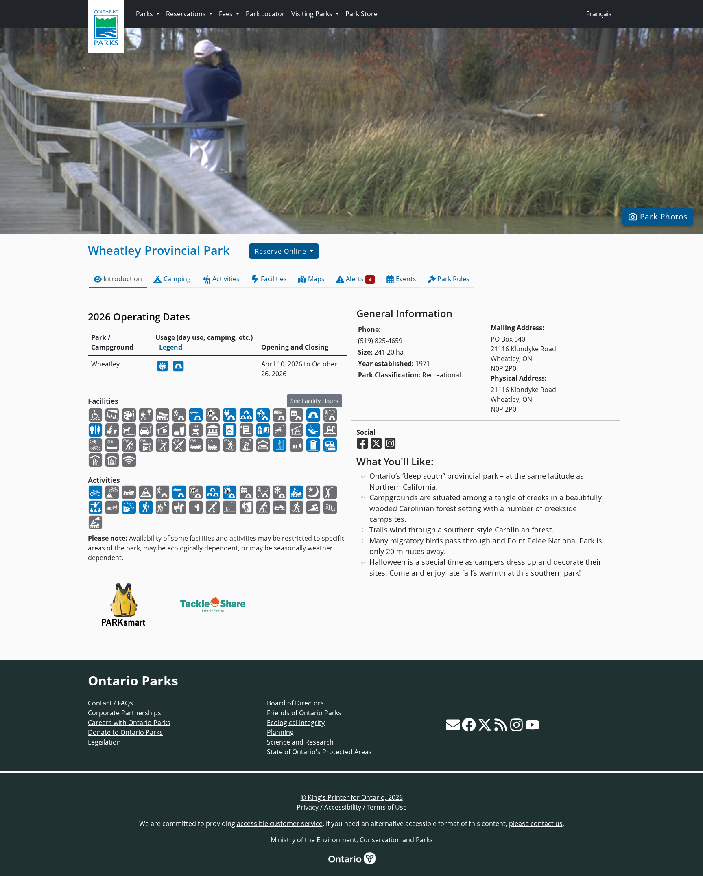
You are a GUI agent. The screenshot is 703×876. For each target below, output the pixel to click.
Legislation (104, 742)
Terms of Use (387, 807)
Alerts (357, 278)
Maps (315, 278)
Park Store (361, 13)
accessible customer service (280, 823)
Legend (170, 347)
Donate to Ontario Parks (125, 732)
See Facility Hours (314, 401)
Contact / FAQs (110, 703)
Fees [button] (226, 13)
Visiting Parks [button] (312, 13)
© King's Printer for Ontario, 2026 (352, 797)
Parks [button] (145, 13)
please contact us (536, 823)
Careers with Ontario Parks (129, 722)
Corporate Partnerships (124, 712)
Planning (280, 732)
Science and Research (300, 742)
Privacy (308, 807)
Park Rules (452, 278)
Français (599, 13)
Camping (176, 278)
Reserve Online (281, 251)
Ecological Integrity (296, 722)
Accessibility (342, 807)
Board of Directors (295, 703)
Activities (225, 278)
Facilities (273, 278)
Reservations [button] (186, 13)
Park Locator (265, 13)
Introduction (122, 278)
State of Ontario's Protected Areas (319, 751)
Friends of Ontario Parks (304, 712)
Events (405, 278)
